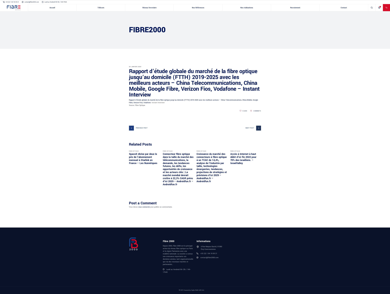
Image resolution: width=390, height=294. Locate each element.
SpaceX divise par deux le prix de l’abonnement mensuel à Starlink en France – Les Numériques (143, 158)
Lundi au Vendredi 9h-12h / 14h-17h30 (55, 2)
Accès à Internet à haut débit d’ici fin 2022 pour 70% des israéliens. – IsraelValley (243, 158)
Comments (257, 111)
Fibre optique (134, 151)
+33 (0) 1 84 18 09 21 (12, 2)
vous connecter (144, 207)
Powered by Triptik (189, 290)
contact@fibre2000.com (31, 2)
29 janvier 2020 (135, 67)
